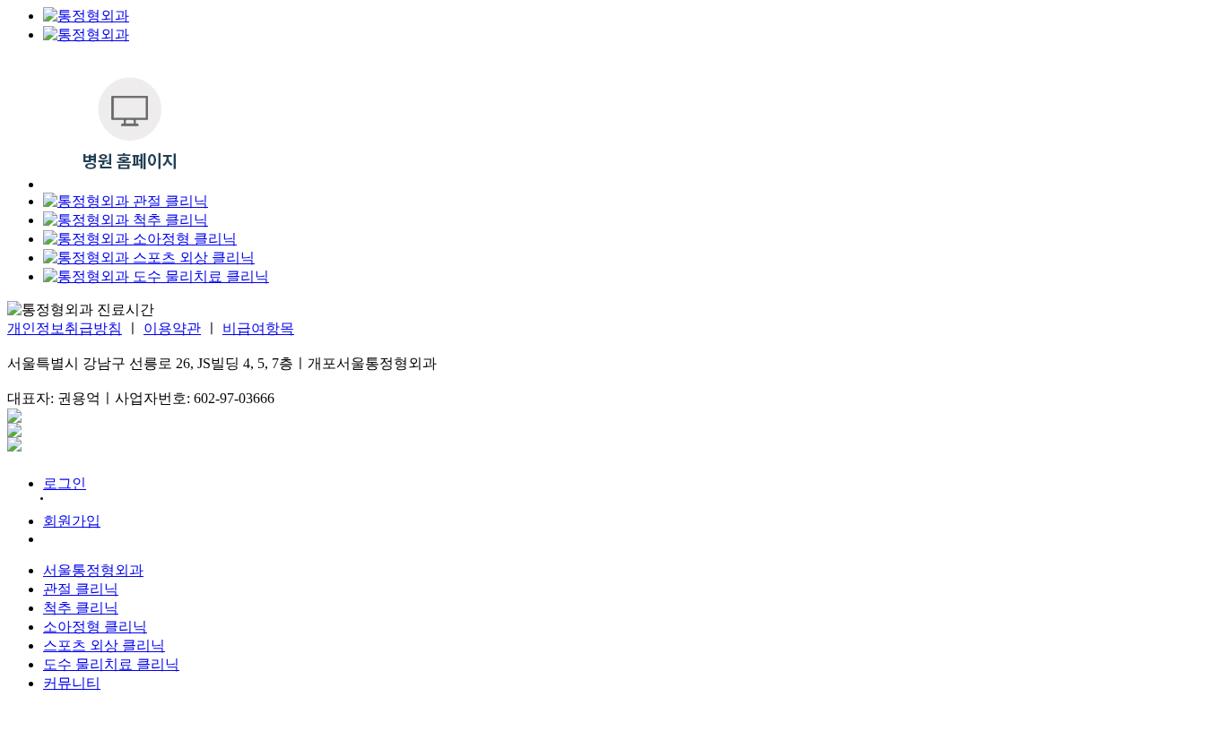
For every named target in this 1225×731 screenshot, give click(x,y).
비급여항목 (258, 328)
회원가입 (71, 521)
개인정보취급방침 (64, 328)
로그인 (64, 483)
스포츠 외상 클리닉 (104, 645)
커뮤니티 (71, 683)
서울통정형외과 (93, 570)
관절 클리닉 (80, 589)
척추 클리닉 (80, 607)
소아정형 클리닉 (95, 626)
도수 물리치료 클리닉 (111, 664)
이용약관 (172, 328)
